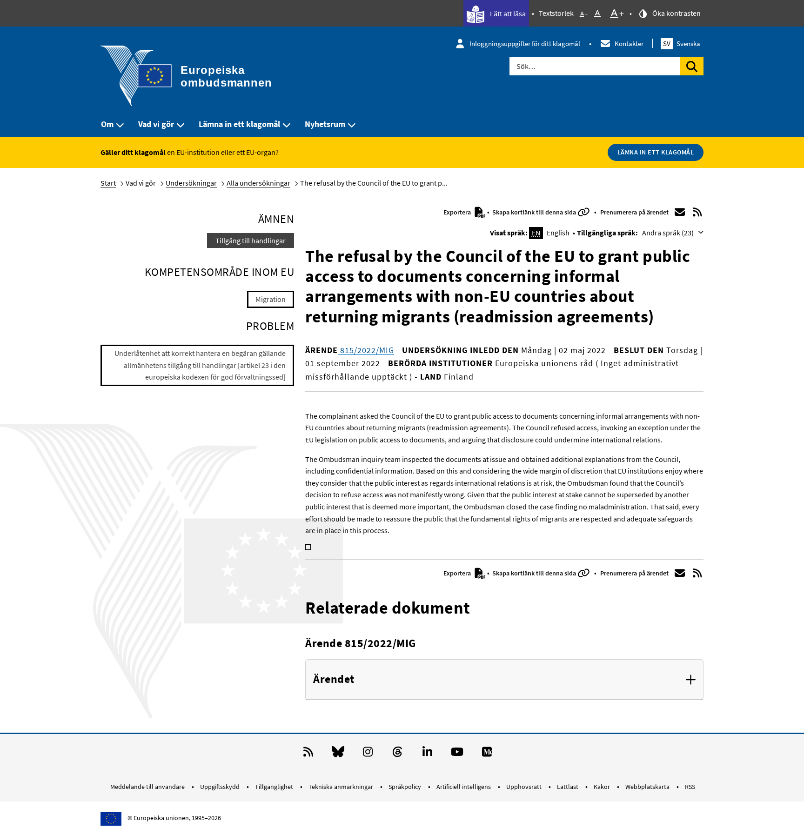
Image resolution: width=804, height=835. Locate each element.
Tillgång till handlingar (250, 240)
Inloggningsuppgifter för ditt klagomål (525, 43)
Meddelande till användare (148, 786)
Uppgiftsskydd (220, 786)
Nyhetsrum (325, 124)
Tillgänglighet (275, 786)
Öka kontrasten (676, 13)
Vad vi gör (156, 124)
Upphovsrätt (524, 786)
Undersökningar (191, 182)
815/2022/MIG (366, 350)
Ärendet (334, 679)
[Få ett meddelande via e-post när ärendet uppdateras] (679, 212)
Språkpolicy (405, 786)
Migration (270, 299)
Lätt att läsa (507, 13)
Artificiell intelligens (464, 786)
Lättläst (568, 786)
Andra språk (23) (668, 232)
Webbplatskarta (648, 786)
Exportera (457, 212)
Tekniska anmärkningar (341, 786)
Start (108, 182)
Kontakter (629, 43)
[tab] (504, 680)
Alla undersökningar (258, 182)
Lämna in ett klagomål (239, 124)
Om (107, 124)
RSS (690, 786)
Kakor (602, 786)
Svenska (681, 43)
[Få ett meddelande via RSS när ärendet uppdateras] (697, 212)
